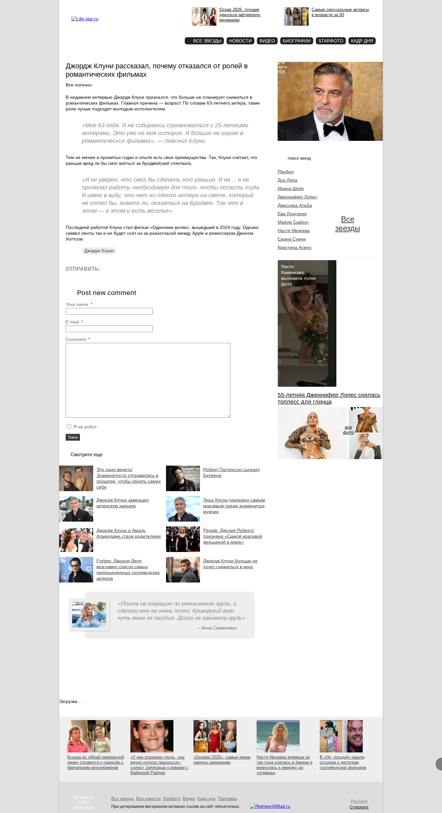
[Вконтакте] (123, 268)
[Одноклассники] (153, 268)
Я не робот (84, 426)
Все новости (148, 798)
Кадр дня (362, 40)
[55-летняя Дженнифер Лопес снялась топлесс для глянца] (312, 457)
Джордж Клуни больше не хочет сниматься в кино (230, 563)
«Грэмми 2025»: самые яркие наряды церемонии (221, 760)
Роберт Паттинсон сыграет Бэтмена (231, 472)
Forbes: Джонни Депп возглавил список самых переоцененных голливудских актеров (128, 569)
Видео (267, 40)
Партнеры (227, 798)
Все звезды (347, 223)
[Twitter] (138, 268)
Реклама (130, 5)
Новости (240, 40)
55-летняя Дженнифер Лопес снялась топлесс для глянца (329, 398)
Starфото (160, 29)
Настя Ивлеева (294, 230)
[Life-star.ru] (84, 18)
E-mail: (74, 321)
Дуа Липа (287, 180)
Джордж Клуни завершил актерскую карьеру (122, 502)
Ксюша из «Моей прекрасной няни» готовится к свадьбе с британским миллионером (95, 762)
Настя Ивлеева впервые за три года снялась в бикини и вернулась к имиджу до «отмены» (284, 765)
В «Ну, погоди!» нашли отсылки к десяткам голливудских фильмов (343, 762)
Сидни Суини (292, 239)
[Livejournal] (109, 268)
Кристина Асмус (295, 247)
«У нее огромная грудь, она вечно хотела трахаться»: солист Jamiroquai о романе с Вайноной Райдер (159, 765)
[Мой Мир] (167, 268)
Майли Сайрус (293, 222)
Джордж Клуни (99, 250)
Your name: (79, 304)
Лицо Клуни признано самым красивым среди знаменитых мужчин (234, 505)
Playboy (286, 171)
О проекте (112, 5)
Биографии (297, 40)
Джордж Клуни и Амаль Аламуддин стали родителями (128, 533)
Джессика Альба (295, 205)
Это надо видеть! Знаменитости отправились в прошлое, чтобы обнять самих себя (128, 478)
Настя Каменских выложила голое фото (298, 275)
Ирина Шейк (291, 188)
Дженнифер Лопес (297, 196)
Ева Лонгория (292, 213)
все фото (348, 429)
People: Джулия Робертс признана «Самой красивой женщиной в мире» (232, 536)
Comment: (78, 339)
